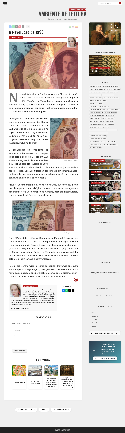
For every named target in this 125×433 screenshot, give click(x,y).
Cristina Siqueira (96, 97)
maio (94, 326)
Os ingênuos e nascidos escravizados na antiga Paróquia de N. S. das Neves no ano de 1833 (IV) (67, 382)
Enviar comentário (19, 351)
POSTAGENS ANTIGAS (61, 409)
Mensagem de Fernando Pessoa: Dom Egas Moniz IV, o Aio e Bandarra (51, 382)
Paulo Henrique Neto (97, 141)
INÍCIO (44, 409)
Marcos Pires (112, 130)
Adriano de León (95, 86)
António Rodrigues (113, 89)
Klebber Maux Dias (96, 124)
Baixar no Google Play (105, 358)
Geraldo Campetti (96, 112)
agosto (95, 316)
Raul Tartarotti (95, 144)
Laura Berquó (16, 37)
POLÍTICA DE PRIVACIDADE (104, 333)
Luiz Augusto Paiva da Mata (99, 127)
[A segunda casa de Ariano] (105, 168)
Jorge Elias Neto (108, 118)
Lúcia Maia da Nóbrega (97, 130)
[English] (73, 27)
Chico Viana (114, 92)
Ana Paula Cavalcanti (97, 89)
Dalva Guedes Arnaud (111, 97)
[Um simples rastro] (105, 179)
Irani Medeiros (95, 118)
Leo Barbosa (109, 124)
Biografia (114, 31)
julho (94, 319)
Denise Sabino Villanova (98, 100)
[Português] (70, 27)
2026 (92, 313)
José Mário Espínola (97, 121)
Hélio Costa (110, 115)
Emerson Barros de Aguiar (99, 106)
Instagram (114, 25)
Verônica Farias (95, 147)
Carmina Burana (19, 382)
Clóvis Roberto (108, 95)
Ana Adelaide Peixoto (110, 86)
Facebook (114, 28)
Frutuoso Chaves (113, 109)
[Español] (76, 27)
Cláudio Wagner (95, 95)
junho (94, 323)
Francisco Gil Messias (97, 109)
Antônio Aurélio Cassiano (99, 92)
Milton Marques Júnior (98, 135)
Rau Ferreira (111, 141)
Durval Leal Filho (96, 103)
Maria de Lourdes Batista (99, 133)
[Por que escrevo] (105, 190)
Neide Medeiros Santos (98, 138)
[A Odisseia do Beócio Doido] (105, 202)
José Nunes (110, 121)
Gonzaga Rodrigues (97, 115)
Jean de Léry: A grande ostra (35, 382)
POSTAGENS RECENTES (26, 409)
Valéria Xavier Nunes (111, 144)
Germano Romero (111, 112)
